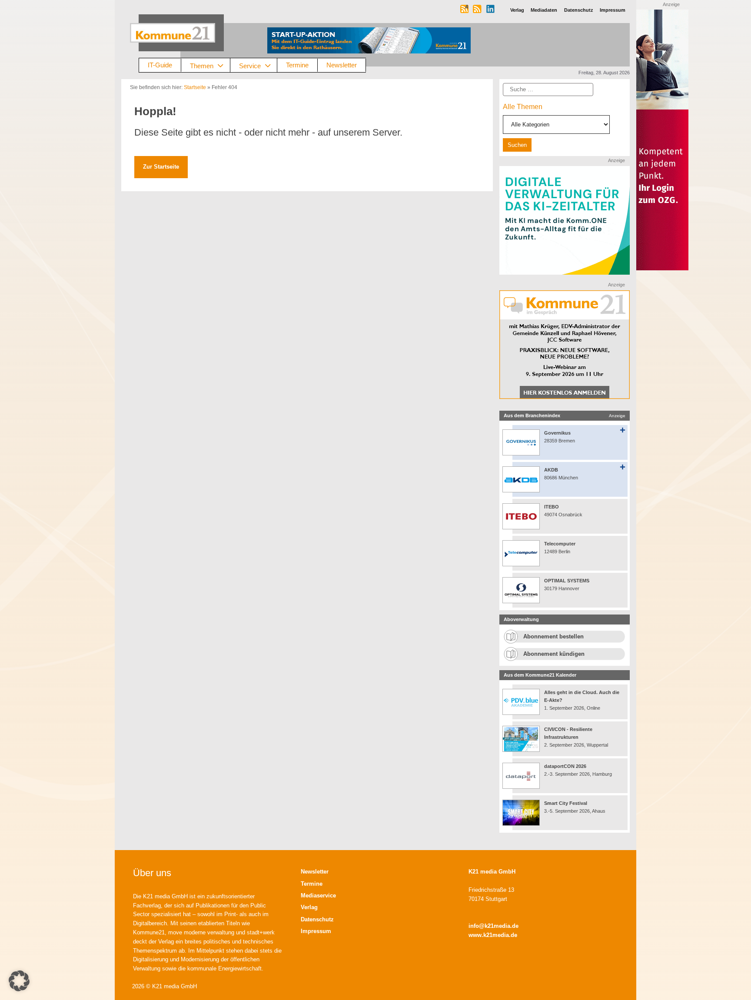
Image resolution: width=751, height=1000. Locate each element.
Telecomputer (559, 543)
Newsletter (341, 65)
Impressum (316, 931)
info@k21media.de (493, 926)
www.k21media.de (493, 935)
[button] (19, 981)
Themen (201, 65)
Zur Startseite (161, 166)
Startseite (195, 87)
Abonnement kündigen (554, 654)
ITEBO (551, 506)
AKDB (551, 469)
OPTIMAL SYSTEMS (566, 580)
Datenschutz (317, 919)
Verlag (309, 907)
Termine (297, 65)
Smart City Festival (566, 803)
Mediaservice (318, 895)
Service (250, 65)
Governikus (557, 432)
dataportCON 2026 (565, 766)
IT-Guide (160, 65)
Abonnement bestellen (553, 636)
